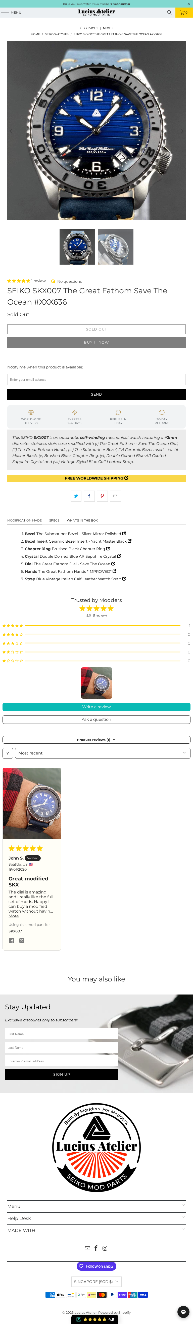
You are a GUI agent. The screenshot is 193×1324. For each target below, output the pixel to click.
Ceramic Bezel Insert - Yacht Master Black (88, 541)
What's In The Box (82, 520)
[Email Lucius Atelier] (87, 1248)
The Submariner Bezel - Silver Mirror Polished (79, 533)
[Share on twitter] (22, 941)
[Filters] (8, 753)
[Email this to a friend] (115, 496)
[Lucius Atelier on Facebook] (96, 1248)
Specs (54, 520)
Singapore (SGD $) (93, 1281)
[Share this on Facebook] (89, 496)
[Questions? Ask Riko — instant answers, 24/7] (183, 1312)
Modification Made (24, 520)
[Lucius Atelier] (96, 13)
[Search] (169, 13)
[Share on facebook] (12, 940)
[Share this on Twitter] (76, 496)
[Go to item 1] (96, 683)
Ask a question (96, 719)
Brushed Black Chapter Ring (79, 548)
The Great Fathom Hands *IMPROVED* (75, 571)
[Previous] (11, 131)
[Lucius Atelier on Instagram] (105, 1248)
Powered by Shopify (114, 1312)
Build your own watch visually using (96, 4)
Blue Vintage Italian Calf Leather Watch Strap (79, 579)
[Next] (182, 131)
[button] (19, 280)
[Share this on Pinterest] (102, 496)
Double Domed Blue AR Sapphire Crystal (78, 556)
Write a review (96, 706)
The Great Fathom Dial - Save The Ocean (72, 563)
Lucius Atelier (85, 1312)
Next (107, 28)
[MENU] (3, 13)
